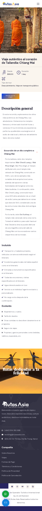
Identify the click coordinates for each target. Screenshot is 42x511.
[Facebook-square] (12, 486)
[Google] (33, 486)
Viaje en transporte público (27, 85)
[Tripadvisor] (22, 486)
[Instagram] (17, 486)
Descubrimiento (8, 85)
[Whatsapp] (28, 486)
